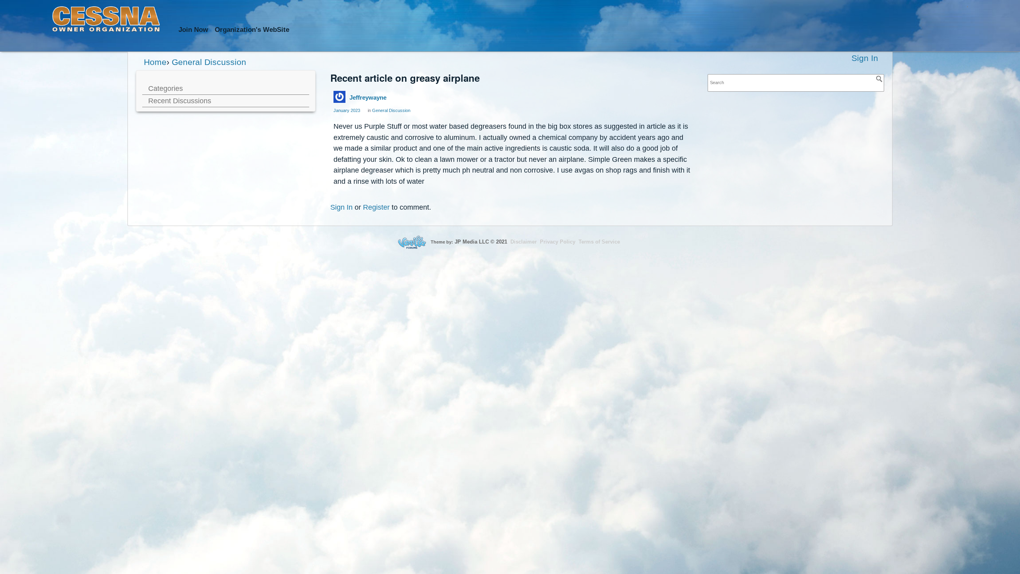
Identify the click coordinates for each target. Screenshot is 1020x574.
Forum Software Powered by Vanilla (412, 242)
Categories (165, 88)
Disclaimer (523, 242)
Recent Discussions (179, 100)
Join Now (193, 29)
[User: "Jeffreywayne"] (339, 97)
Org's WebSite (252, 29)
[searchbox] (796, 82)
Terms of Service (599, 242)
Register (376, 207)
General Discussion (391, 110)
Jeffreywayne (367, 97)
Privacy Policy (557, 242)
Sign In (864, 58)
